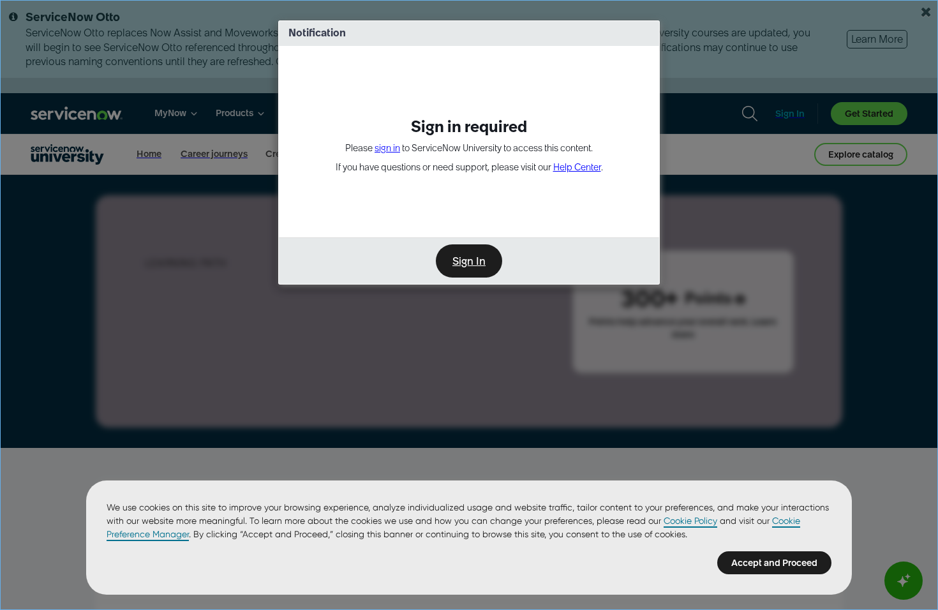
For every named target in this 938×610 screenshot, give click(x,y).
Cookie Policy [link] (690, 521)
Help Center (577, 167)
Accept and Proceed (774, 563)
